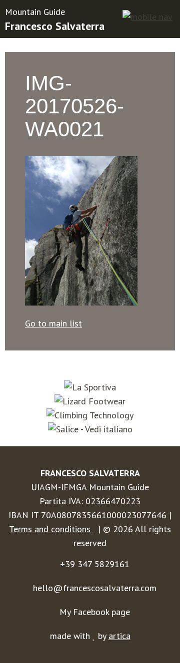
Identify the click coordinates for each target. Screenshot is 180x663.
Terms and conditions (51, 529)
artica (119, 636)
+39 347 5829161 (95, 564)
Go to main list (53, 323)
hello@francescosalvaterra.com (94, 588)
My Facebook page (95, 612)
